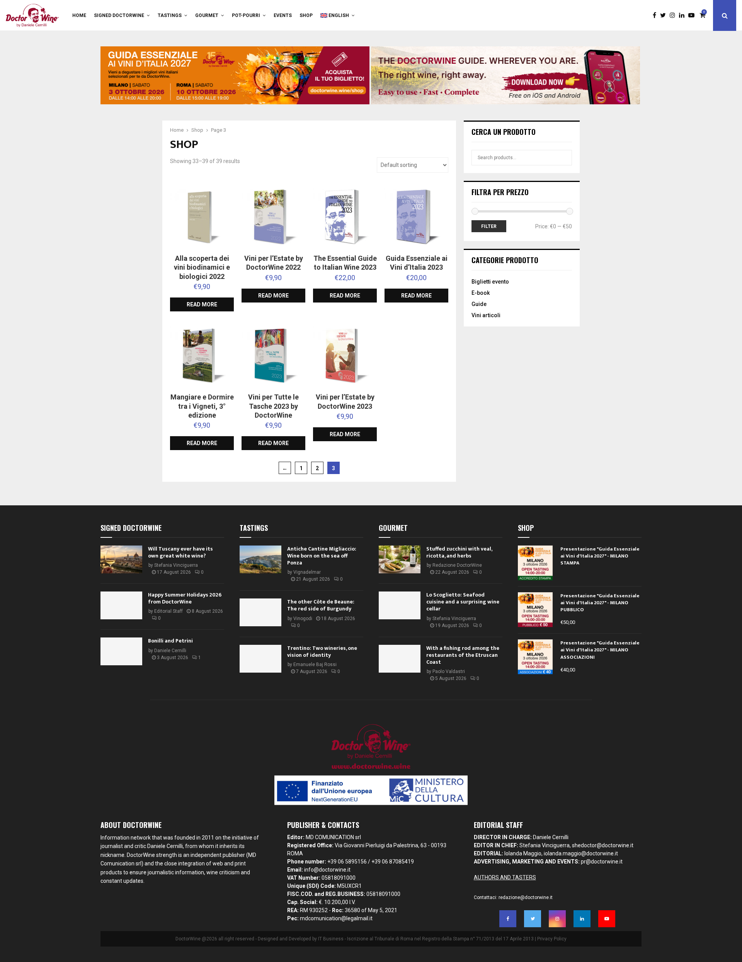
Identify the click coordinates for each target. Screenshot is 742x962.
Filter (489, 226)
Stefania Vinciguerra (176, 565)
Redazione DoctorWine (457, 565)
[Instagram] (674, 15)
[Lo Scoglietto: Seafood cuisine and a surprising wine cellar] (399, 605)
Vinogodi (302, 618)
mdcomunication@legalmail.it (336, 918)
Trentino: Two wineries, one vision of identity (322, 651)
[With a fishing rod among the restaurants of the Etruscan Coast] (399, 659)
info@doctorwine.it (327, 870)
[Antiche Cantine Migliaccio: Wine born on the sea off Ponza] (260, 559)
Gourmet (206, 15)
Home (79, 15)
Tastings (170, 15)
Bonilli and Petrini (170, 640)
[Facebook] (656, 15)
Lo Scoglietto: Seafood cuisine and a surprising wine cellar (462, 601)
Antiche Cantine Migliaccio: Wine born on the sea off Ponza (321, 555)
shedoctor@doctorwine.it (602, 845)
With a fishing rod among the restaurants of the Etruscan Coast (462, 655)
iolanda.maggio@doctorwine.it (581, 853)
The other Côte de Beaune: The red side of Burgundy (320, 605)
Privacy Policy (552, 939)
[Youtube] (693, 15)
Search (566, 157)
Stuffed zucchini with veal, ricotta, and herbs (459, 552)
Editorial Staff (168, 611)
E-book (480, 293)
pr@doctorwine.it (602, 861)
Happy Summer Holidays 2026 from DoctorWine (184, 598)
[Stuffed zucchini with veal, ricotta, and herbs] (399, 559)
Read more (202, 304)
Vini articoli (485, 315)
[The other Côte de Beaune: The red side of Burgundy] (260, 612)
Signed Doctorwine (119, 15)
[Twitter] (665, 15)
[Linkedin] (683, 15)
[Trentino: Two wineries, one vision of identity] (260, 659)
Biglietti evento (490, 282)
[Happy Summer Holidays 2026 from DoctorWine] (121, 605)
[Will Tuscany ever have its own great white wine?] (121, 559)
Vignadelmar (307, 572)
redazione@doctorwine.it (526, 897)
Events (283, 15)
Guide (479, 304)
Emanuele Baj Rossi (315, 664)
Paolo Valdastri (448, 671)
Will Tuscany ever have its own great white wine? (180, 552)
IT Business (331, 939)
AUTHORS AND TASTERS (505, 877)
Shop (306, 15)
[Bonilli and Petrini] (121, 651)
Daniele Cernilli (170, 650)
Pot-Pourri (246, 15)
